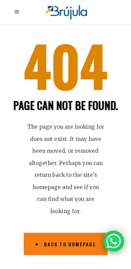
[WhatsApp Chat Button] (113, 241)
